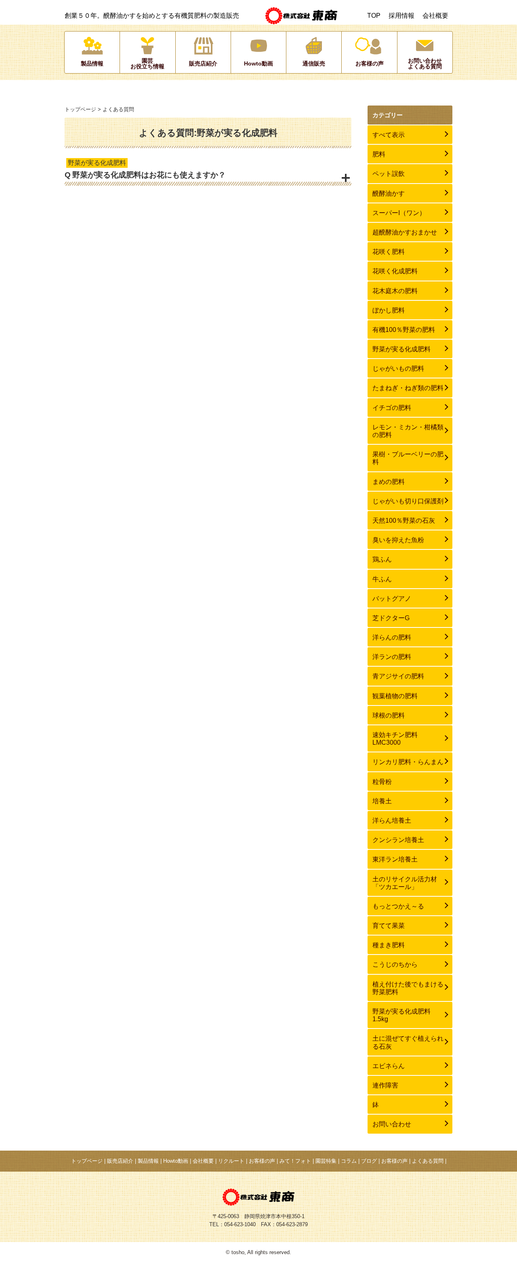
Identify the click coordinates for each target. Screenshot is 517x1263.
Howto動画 (175, 1161)
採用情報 (401, 15)
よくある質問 (427, 1161)
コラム (349, 1161)
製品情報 (148, 1161)
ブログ (369, 1161)
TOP (373, 15)
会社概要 (435, 15)
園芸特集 (325, 1161)
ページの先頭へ (497, 1243)
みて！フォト (295, 1161)
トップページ (80, 109)
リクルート (231, 1161)
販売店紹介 (120, 1161)
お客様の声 (262, 1161)
